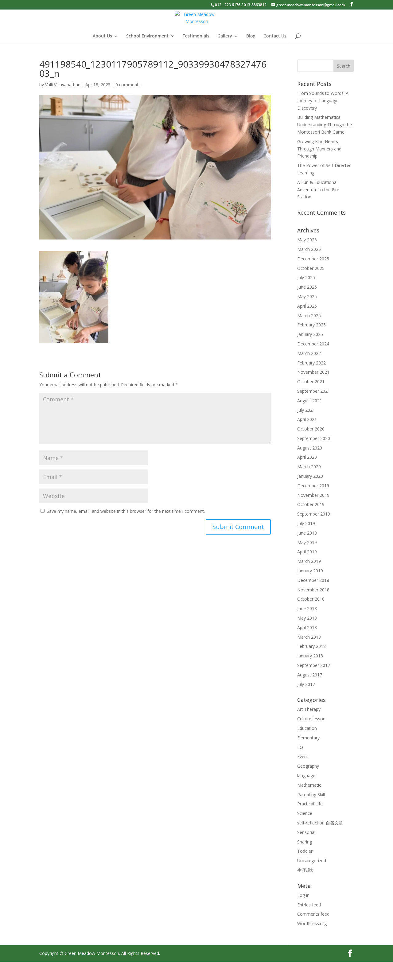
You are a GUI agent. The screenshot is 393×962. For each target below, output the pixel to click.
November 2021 (313, 372)
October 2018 (311, 599)
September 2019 (313, 514)
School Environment (147, 36)
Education (307, 728)
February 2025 (311, 325)
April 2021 (307, 419)
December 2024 (313, 344)
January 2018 (310, 656)
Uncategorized (311, 860)
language (306, 775)
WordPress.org (312, 923)
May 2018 (307, 618)
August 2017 (309, 675)
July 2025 (306, 277)
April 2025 (307, 306)
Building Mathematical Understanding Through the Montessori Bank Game (324, 124)
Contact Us (274, 36)
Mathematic (309, 785)
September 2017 (313, 665)
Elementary (308, 738)
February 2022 (311, 363)
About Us (102, 36)
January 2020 (310, 476)
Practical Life (310, 804)
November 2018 (313, 590)
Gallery (224, 36)
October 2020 (311, 429)
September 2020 (313, 438)
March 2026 (309, 249)
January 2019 (310, 571)
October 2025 (311, 268)
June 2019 (307, 533)
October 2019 (311, 504)
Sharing (304, 842)
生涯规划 (305, 870)
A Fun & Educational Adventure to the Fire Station (318, 189)
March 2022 (309, 353)
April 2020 (307, 457)
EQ (300, 747)
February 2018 (311, 646)
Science (304, 813)
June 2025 (307, 287)
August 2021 (309, 400)
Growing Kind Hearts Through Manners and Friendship (319, 148)
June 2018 (307, 608)
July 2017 (306, 684)
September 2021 (313, 391)
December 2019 (313, 486)
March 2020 (309, 466)
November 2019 (313, 495)
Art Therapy (309, 709)
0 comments (128, 85)
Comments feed (313, 914)
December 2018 (313, 580)
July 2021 (306, 410)
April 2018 (307, 627)
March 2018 (309, 637)
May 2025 (307, 296)
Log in (303, 895)
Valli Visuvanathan (62, 85)
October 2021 (311, 381)
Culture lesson (311, 719)
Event (302, 756)
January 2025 (310, 334)
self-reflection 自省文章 (320, 823)
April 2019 (307, 552)
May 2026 (307, 240)
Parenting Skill (311, 794)
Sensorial (306, 832)
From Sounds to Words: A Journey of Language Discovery (322, 100)
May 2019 (307, 542)
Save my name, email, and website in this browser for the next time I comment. (126, 511)
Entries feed (309, 905)
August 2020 (309, 448)
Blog (250, 36)
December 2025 (313, 259)
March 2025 (309, 315)
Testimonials (196, 36)
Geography (308, 766)
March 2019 (309, 561)
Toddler (305, 851)
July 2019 (306, 523)
